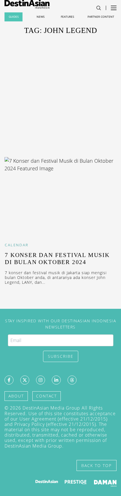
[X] (24, 380)
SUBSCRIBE (60, 356)
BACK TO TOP (96, 465)
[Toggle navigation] (98, 8)
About (16, 396)
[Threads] (72, 380)
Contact (46, 396)
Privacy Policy (29, 424)
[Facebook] (9, 380)
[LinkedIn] (56, 380)
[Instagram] (40, 380)
